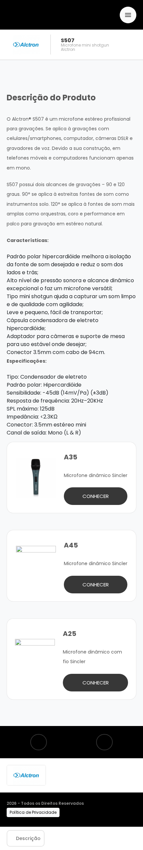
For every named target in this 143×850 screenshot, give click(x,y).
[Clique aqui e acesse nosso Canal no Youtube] (104, 742)
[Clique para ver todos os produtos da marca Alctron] (26, 775)
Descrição (28, 838)
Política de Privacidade (33, 812)
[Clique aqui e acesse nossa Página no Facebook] (38, 742)
